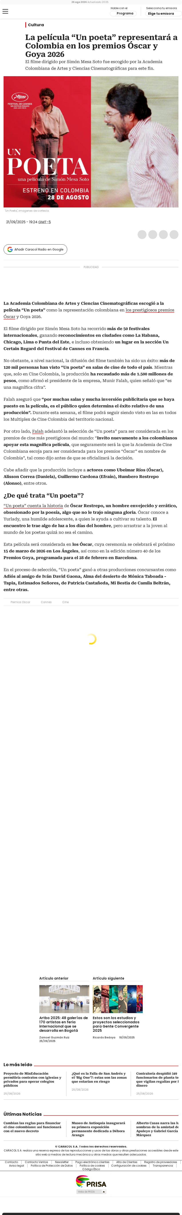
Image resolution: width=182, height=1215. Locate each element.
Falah (38, 431)
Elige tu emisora (161, 13)
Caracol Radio (21, 11)
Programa (125, 13)
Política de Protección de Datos (52, 1165)
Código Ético (91, 1169)
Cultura (36, 25)
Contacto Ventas (36, 1162)
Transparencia (163, 1165)
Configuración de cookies (128, 1165)
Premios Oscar (20, 602)
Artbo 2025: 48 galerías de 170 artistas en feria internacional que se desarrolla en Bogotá (63, 1024)
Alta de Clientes (126, 1162)
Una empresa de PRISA (91, 1181)
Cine (65, 602)
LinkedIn (163, 234)
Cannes (46, 602)
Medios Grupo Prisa (91, 1191)
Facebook (142, 234)
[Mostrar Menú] (5, 11)
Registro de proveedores (160, 1162)
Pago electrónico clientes (92, 1162)
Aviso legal (16, 1165)
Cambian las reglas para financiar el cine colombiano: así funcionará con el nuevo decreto (32, 1127)
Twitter (152, 234)
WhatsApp (174, 234)
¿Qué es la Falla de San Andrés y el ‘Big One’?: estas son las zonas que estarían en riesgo (99, 1077)
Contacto (11, 1162)
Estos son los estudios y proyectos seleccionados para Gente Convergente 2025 (116, 1024)
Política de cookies (92, 1165)
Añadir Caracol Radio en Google (38, 249)
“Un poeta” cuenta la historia (33, 505)
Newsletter (62, 1162)
